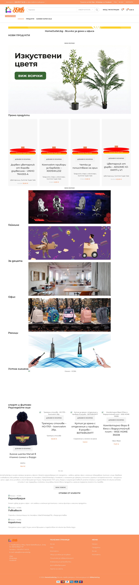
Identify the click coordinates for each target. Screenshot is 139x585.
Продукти (96, 547)
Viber (93, 2)
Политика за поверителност (62, 558)
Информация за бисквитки (60, 562)
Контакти (10, 2)
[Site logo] (15, 9)
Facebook (108, 2)
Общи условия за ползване (60, 555)
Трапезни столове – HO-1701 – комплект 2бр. (54, 426)
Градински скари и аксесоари (54, 177)
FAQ (51, 547)
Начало (94, 544)
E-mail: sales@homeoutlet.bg (19, 552)
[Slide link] (69, 28)
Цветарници (15, 180)
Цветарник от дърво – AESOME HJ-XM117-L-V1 (116, 167)
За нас (52, 544)
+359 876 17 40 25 (19, 2)
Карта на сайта (56, 569)
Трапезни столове (54, 436)
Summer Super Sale (28, 180)
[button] (23, 159)
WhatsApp (99, 2)
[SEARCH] (97, 9)
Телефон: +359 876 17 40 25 (19, 549)
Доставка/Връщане (58, 565)
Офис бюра (116, 441)
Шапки (22, 463)
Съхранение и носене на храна (85, 439)
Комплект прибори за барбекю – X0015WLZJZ (54, 167)
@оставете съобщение (36, 2)
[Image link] (12, 540)
